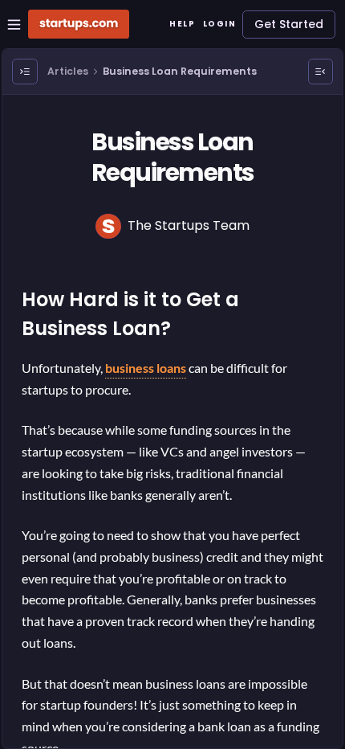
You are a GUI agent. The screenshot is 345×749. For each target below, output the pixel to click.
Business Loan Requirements (180, 71)
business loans (145, 367)
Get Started (288, 24)
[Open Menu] (25, 71)
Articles (67, 71)
